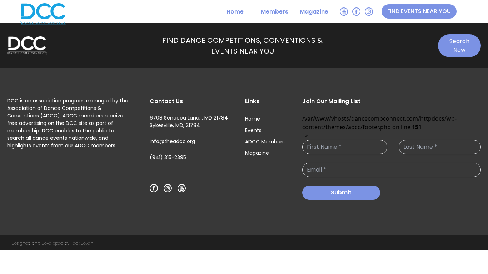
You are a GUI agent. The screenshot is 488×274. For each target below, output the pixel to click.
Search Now (459, 45)
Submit (341, 192)
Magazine (314, 11)
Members (274, 11)
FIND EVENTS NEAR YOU (419, 11)
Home (235, 11)
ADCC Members (265, 141)
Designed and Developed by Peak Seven (52, 243)
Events (253, 130)
